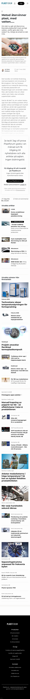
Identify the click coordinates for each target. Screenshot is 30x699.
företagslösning (20, 190)
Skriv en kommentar (21, 199)
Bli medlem (15, 636)
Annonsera (15, 639)
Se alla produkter (15, 642)
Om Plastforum (15, 676)
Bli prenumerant (15, 633)
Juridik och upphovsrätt (15, 653)
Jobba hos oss (15, 673)
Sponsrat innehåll (15, 659)
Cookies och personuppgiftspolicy (15, 650)
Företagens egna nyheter (11, 395)
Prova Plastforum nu (15, 181)
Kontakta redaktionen (15, 667)
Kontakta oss (15, 670)
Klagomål (15, 656)
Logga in (23, 185)
